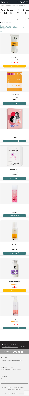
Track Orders (3, 387)
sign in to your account (23, 2)
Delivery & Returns (23, 387)
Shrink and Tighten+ (14, 281)
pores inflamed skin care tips (6, 25)
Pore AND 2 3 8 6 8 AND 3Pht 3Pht (7, 26)
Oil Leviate (14, 244)
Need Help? (18, 389)
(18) (17, 321)
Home (2, 5)
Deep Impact (14, 57)
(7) (17, 59)
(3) (17, 246)
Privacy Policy (12, 389)
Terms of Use (16, 387)
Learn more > (3, 362)
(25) (17, 97)
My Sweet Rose (14, 132)
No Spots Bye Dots (14, 319)
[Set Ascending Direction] (27, 19)
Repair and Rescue (14, 169)
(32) (17, 284)
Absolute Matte (15, 94)
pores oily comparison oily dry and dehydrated (9, 23)
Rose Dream (15, 206)
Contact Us (10, 387)
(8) (17, 172)
